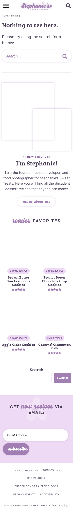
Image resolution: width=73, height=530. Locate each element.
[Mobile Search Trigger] (69, 6)
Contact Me (51, 470)
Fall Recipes (54, 338)
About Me (32, 470)
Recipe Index (36, 478)
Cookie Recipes (19, 271)
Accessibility (50, 494)
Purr (66, 505)
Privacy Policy (24, 494)
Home (5, 16)
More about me (36, 202)
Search (36, 369)
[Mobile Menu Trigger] (3, 6)
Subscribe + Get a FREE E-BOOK (36, 486)
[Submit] (65, 56)
